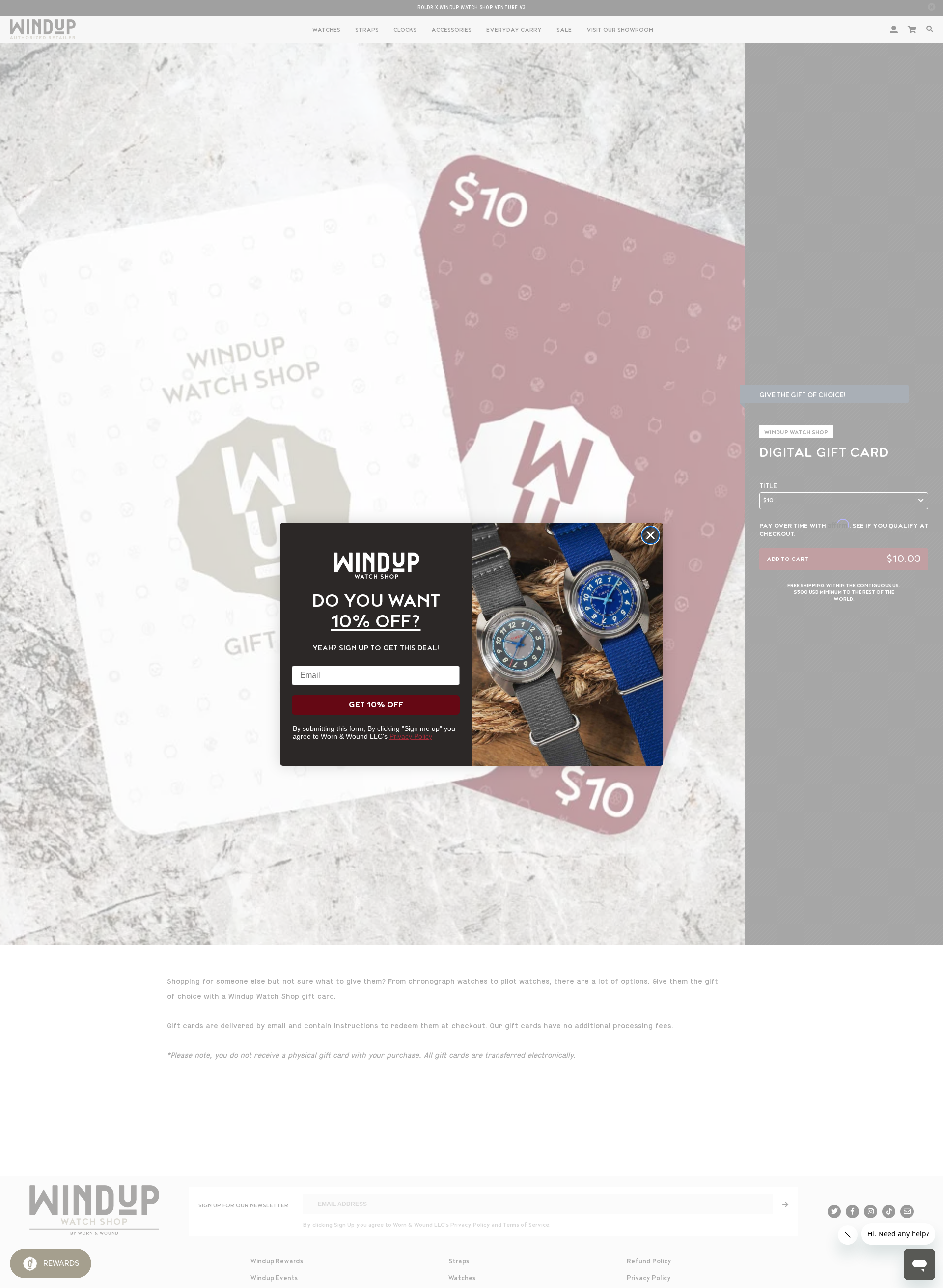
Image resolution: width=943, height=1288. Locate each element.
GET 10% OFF (376, 705)
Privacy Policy (410, 736)
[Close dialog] (650, 535)
